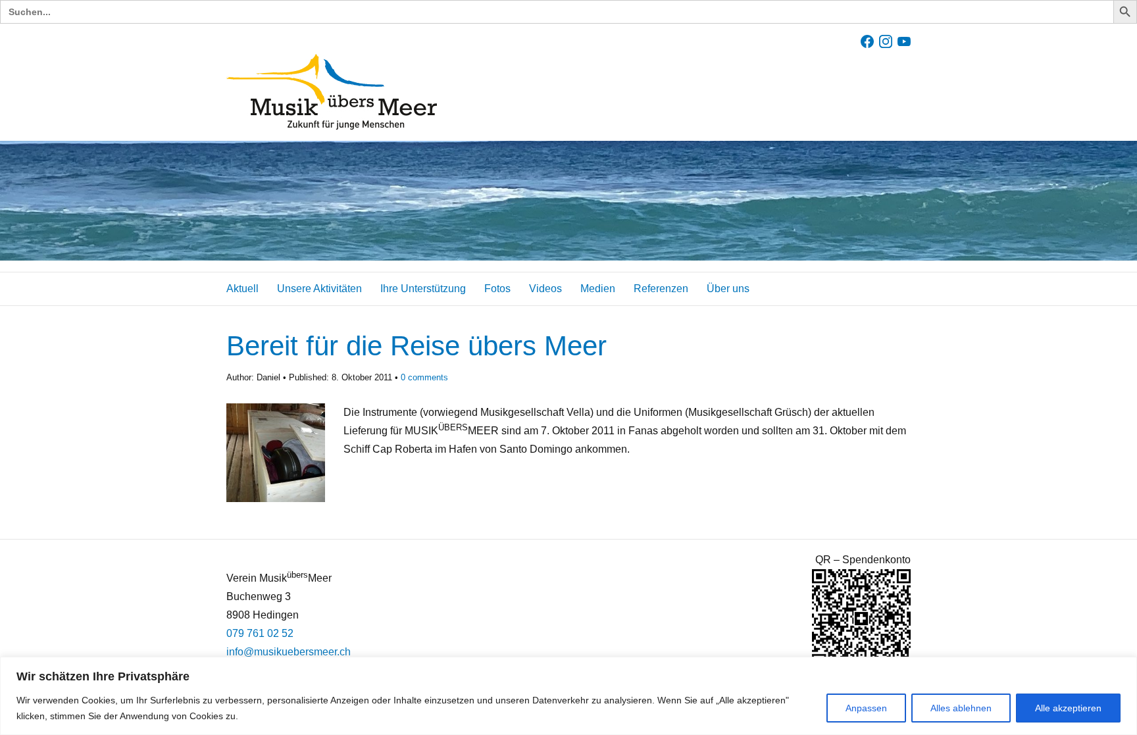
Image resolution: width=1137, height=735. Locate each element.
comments (424, 377)
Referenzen (661, 288)
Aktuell (242, 288)
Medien (597, 288)
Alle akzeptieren (1068, 708)
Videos (545, 288)
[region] (568, 696)
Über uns (728, 288)
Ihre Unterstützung (423, 288)
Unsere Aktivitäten (319, 288)
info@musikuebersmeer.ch (288, 651)
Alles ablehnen (961, 708)
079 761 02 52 (259, 633)
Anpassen (866, 708)
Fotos (497, 288)
